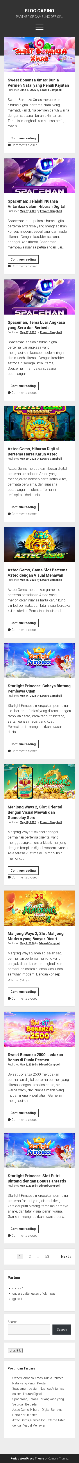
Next (65, 1256)
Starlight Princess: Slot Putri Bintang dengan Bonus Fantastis (39, 1150)
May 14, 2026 (28, 695)
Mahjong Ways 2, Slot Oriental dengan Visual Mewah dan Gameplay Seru (39, 781)
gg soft (17, 1299)
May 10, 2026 (28, 822)
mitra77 (17, 1288)
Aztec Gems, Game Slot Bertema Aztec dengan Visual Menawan (39, 544)
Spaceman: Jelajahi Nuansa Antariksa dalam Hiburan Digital (39, 175)
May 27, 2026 (28, 211)
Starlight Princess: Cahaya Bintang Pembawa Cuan (39, 660)
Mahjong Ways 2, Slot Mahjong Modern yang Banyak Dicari (39, 908)
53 (47, 1256)
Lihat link (15, 1350)
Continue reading (25, 139)
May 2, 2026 (27, 1185)
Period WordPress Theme (27, 1458)
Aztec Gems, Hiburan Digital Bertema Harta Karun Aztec (39, 423)
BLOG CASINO (39, 10)
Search (13, 1322)
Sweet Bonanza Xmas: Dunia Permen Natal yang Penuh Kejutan (39, 54)
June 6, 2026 (28, 90)
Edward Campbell (50, 90)
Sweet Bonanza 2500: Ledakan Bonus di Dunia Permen (39, 1029)
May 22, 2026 (28, 332)
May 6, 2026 (27, 1064)
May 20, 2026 (28, 458)
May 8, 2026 (27, 943)
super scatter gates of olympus (34, 1293)
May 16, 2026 (28, 579)
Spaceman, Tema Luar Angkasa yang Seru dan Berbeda (39, 297)
